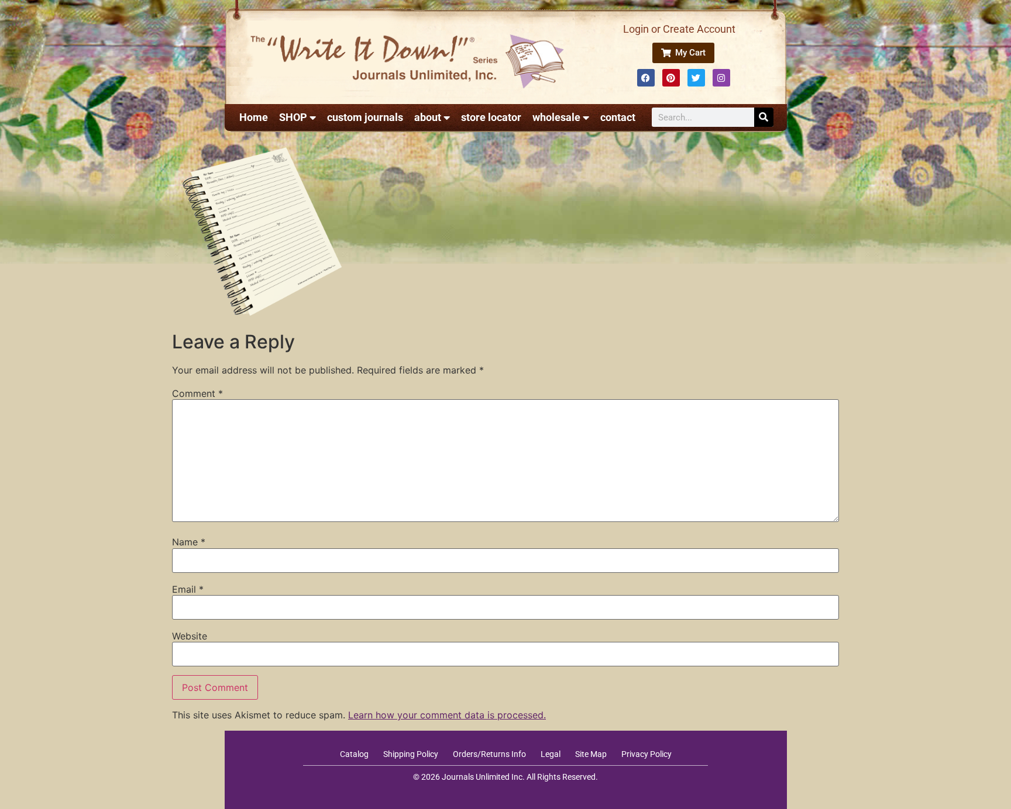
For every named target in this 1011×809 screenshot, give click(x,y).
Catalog (354, 754)
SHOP (293, 117)
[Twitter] (696, 78)
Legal (550, 754)
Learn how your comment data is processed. (447, 715)
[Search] (763, 117)
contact (617, 117)
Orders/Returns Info (489, 754)
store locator (491, 117)
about (427, 117)
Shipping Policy (410, 754)
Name (188, 542)
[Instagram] (721, 78)
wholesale (556, 117)
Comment (197, 393)
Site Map (591, 754)
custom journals (365, 117)
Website (189, 636)
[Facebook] (646, 78)
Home (253, 117)
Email (188, 589)
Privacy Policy (646, 754)
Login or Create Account (679, 29)
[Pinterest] (671, 78)
